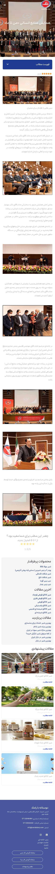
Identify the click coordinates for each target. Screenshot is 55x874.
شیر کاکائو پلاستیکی (43, 605)
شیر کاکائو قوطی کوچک (41, 595)
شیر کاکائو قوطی (44, 602)
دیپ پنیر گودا (45, 581)
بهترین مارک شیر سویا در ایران (38, 630)
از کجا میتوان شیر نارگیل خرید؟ (38, 633)
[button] (7, 64)
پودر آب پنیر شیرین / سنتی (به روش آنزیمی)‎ (33, 570)
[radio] (33, 545)
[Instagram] (40, 834)
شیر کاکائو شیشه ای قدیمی (40, 609)
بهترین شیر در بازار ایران (41, 637)
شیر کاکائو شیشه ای (43, 612)
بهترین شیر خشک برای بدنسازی (38, 623)
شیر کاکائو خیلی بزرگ (43, 676)
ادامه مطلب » (47, 682)
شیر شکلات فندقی (43, 574)
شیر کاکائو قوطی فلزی (42, 598)
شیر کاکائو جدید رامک (43, 776)
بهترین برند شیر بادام (42, 626)
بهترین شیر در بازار (43, 641)
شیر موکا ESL (45, 566)
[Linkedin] (46, 834)
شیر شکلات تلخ (45, 577)
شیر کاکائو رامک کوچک (43, 742)
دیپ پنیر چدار (45, 584)
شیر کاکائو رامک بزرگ (43, 709)
